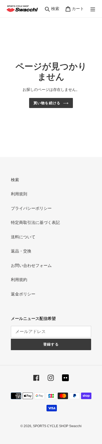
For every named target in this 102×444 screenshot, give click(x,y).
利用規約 (19, 279)
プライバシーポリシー (31, 208)
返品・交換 (21, 251)
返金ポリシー (23, 294)
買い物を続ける (46, 103)
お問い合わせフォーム (31, 265)
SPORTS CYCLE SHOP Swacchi (57, 426)
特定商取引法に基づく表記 (35, 222)
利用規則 (19, 194)
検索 (15, 179)
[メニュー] (92, 9)
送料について (23, 237)
